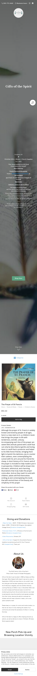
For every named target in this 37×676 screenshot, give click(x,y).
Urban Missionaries (8, 536)
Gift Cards (26, 506)
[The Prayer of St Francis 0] (18, 382)
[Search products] (32, 102)
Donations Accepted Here (18, 527)
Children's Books (30, 407)
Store (3, 407)
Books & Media (11, 407)
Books (20, 407)
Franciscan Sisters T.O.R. (9, 531)
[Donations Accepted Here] (13, 533)
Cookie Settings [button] (18, 674)
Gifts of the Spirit (8, 540)
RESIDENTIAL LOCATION (20, 173)
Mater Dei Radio (7, 523)
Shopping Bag (11, 506)
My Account (11, 500)
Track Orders (26, 500)
